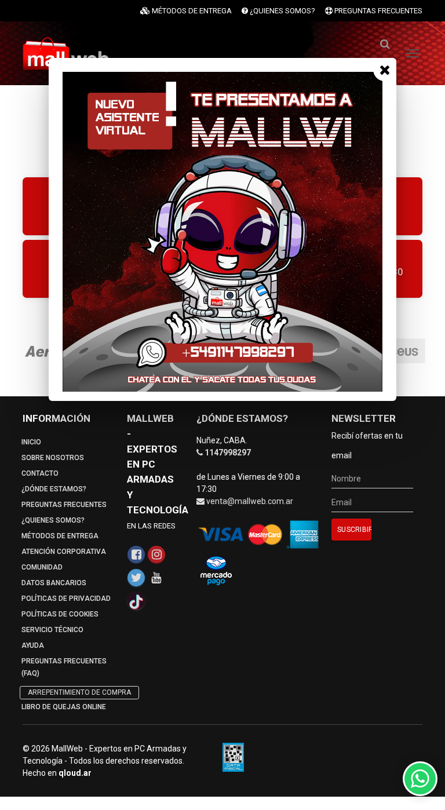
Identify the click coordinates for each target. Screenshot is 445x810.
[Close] (384, 69)
